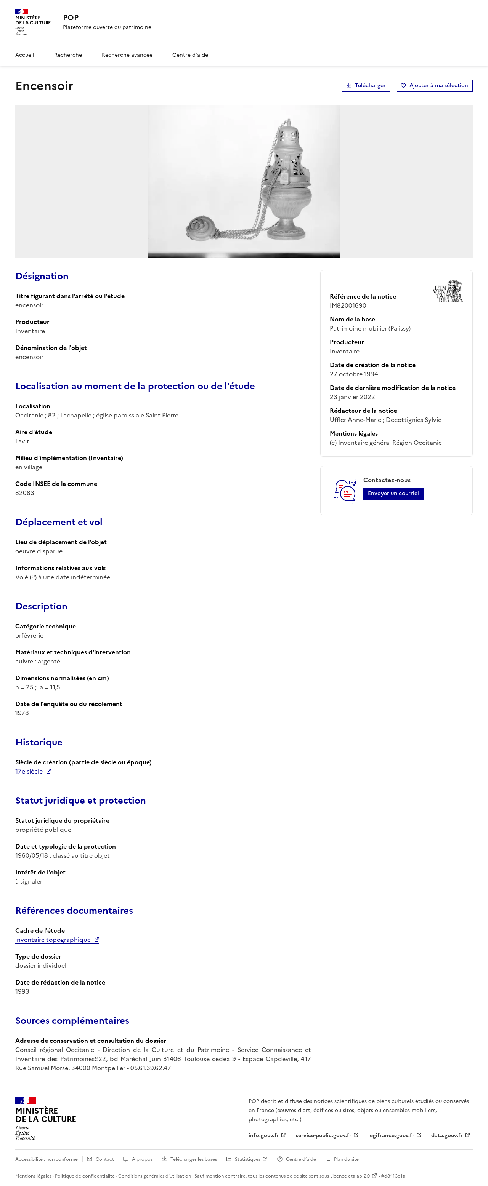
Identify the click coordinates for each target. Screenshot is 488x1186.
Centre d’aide (301, 1159)
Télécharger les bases (193, 1159)
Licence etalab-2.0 (350, 1176)
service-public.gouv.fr (324, 1136)
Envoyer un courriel (393, 493)
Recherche (68, 55)
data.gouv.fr (447, 1136)
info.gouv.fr (264, 1136)
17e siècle (29, 771)
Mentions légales (33, 1176)
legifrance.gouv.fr (391, 1136)
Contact (105, 1159)
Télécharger (370, 86)
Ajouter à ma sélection (438, 86)
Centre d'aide (190, 55)
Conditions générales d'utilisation (154, 1176)
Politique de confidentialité (85, 1176)
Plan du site (346, 1159)
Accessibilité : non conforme (46, 1159)
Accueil (24, 55)
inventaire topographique (53, 939)
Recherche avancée (127, 55)
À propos (142, 1159)
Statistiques (247, 1159)
